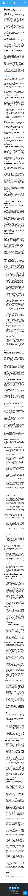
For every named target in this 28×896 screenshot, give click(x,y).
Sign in (18, 5)
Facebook (10, 888)
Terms (12, 885)
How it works (5, 5)
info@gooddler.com (14, 890)
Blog (16, 885)
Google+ (18, 888)
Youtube (15, 888)
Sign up (23, 5)
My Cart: (24, 2)
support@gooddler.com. (8, 76)
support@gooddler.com (19, 876)
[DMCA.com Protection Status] (14, 895)
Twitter (13, 888)
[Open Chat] (25, 893)
